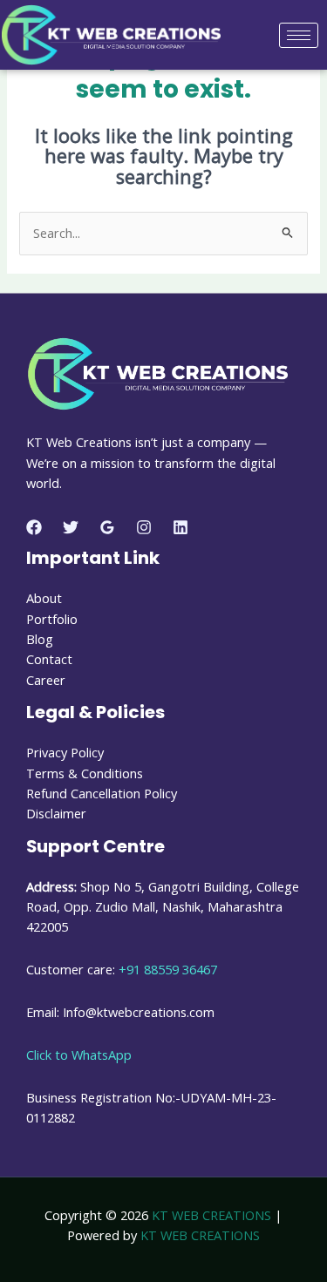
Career (45, 679)
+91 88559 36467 (168, 969)
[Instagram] (144, 527)
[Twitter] (70, 527)
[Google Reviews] (107, 527)
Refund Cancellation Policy (101, 793)
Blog (39, 639)
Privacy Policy (65, 752)
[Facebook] (34, 527)
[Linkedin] (180, 527)
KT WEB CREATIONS (211, 1215)
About (44, 598)
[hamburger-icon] (298, 35)
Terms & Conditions (84, 773)
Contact (49, 659)
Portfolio (52, 618)
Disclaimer (56, 813)
